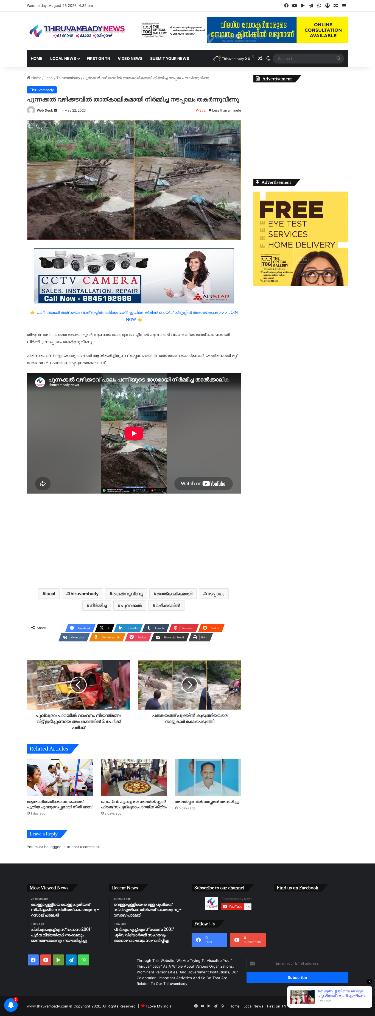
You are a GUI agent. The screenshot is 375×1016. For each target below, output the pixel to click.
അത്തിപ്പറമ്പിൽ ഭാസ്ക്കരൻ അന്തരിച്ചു (207, 801)
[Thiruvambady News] (77, 31)
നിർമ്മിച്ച (98, 605)
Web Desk (45, 110)
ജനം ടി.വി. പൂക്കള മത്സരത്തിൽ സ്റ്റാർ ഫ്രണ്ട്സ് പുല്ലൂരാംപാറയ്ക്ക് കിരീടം (134, 804)
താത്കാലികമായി (174, 593)
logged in (58, 847)
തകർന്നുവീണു (127, 593)
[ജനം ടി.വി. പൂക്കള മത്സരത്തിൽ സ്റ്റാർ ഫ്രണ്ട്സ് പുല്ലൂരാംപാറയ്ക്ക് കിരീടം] (134, 777)
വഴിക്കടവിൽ (167, 605)
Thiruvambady (68, 78)
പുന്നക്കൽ (131, 605)
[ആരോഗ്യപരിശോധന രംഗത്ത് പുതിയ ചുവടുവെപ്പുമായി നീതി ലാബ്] (60, 777)
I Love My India (158, 1006)
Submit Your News (169, 58)
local (50, 593)
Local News (63, 58)
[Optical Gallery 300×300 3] (300, 285)
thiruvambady (84, 593)
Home (37, 58)
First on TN (98, 58)
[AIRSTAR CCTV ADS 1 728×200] (134, 275)
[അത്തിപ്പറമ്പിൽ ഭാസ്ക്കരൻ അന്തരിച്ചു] (208, 777)
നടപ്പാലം (215, 593)
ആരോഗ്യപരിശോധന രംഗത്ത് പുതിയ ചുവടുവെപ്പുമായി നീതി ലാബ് (59, 804)
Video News (130, 58)
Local (48, 78)
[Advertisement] (134, 540)
